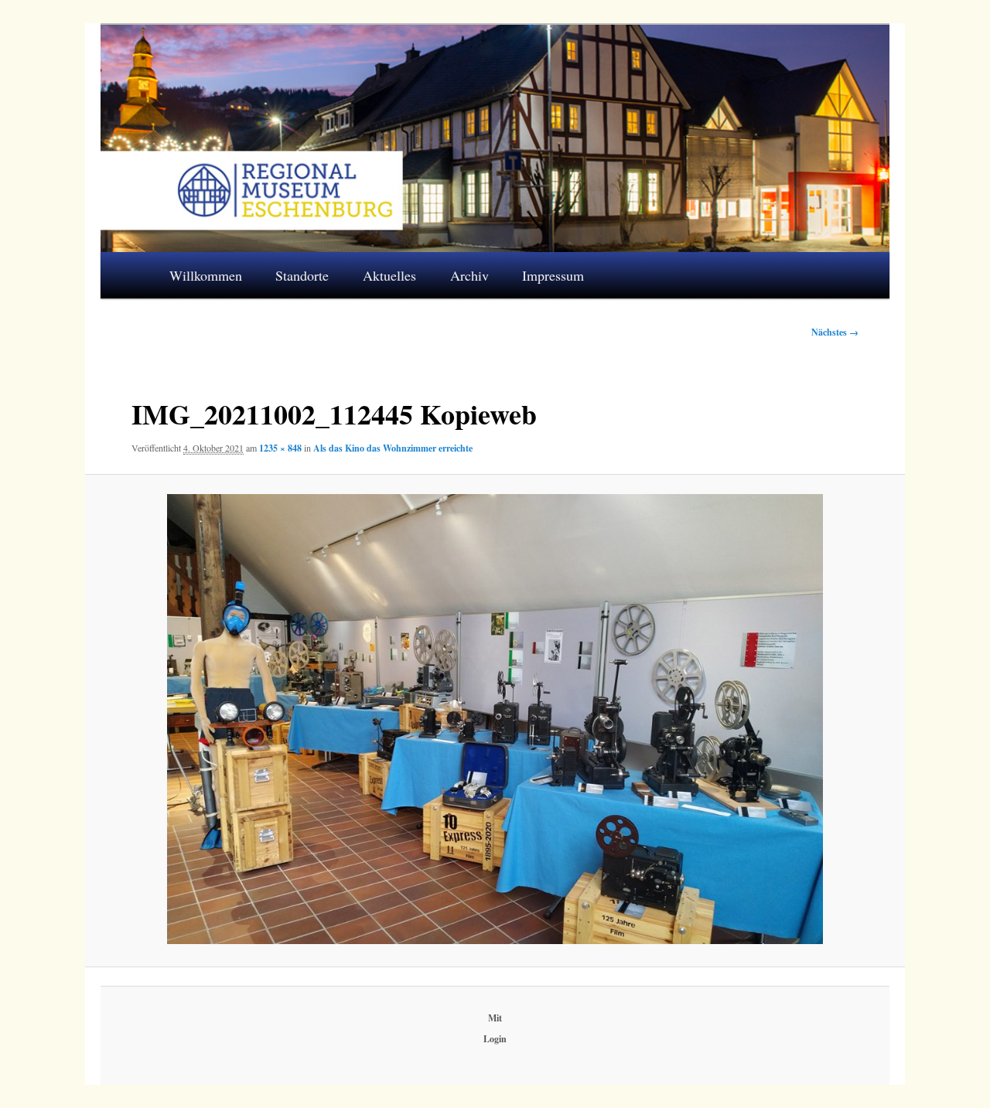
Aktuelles (389, 275)
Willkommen (205, 275)
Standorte (302, 275)
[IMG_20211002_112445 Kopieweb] (495, 719)
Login (495, 1038)
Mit (495, 1017)
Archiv (469, 275)
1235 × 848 (280, 448)
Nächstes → (835, 332)
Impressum (553, 275)
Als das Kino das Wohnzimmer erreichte (393, 448)
